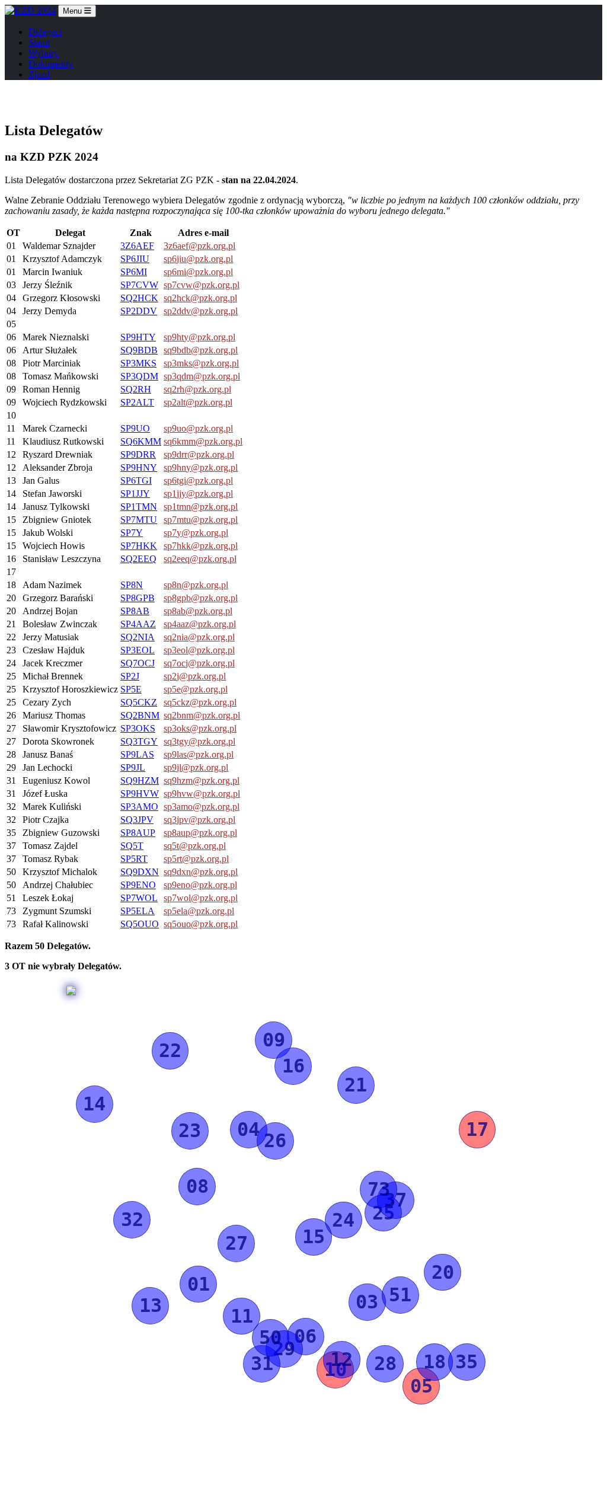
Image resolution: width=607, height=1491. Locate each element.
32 (132, 1219)
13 (150, 1305)
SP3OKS (137, 728)
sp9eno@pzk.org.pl (200, 885)
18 (434, 1361)
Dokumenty (50, 64)
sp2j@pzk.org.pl (195, 676)
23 (189, 1130)
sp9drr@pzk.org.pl (199, 454)
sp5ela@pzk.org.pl (199, 911)
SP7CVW (139, 285)
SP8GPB (137, 598)
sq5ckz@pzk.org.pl (200, 702)
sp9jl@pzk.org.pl (196, 767)
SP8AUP (137, 833)
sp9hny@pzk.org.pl (201, 467)
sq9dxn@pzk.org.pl (201, 872)
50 (270, 1337)
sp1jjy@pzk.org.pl (198, 494)
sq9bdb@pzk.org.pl (201, 350)
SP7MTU (138, 520)
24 (343, 1220)
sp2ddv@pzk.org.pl (201, 311)
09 (274, 1040)
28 (385, 1363)
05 (421, 1386)
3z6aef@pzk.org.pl (199, 246)
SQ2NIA (137, 637)
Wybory (43, 53)
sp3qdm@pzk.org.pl (202, 376)
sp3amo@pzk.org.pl (201, 807)
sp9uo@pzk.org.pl (198, 428)
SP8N (131, 585)
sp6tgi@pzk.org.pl (198, 480)
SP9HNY (138, 467)
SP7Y (131, 533)
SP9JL (132, 767)
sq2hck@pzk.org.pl (200, 298)
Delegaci (45, 32)
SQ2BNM (139, 715)
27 (236, 1243)
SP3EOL (137, 650)
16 (293, 1066)
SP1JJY (135, 494)
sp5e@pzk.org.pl (196, 689)
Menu (73, 11)
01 (198, 1284)
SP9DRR (138, 454)
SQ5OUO (139, 924)
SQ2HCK (139, 298)
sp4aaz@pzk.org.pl (200, 624)
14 (94, 1104)
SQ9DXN (139, 872)
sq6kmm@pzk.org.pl (203, 441)
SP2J (129, 676)
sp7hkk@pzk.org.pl (201, 546)
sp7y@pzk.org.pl (196, 533)
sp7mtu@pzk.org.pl (201, 520)
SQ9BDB (139, 350)
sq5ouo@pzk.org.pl (201, 924)
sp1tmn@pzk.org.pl (201, 507)
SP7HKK (138, 546)
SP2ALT (137, 402)
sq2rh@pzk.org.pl (197, 389)
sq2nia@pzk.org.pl (199, 637)
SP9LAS (137, 754)
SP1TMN (138, 507)
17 (477, 1129)
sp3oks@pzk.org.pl (200, 728)
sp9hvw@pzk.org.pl (202, 793)
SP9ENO (138, 885)
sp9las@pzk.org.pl (199, 754)
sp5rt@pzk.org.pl (196, 859)
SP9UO (135, 428)
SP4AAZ (138, 624)
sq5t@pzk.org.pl (195, 846)
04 (248, 1129)
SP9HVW (139, 793)
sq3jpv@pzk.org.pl (199, 820)
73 (379, 1189)
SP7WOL (139, 898)
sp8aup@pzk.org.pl (200, 833)
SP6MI (133, 272)
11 (242, 1316)
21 (355, 1085)
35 (466, 1361)
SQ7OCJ (137, 663)
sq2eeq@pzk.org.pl (200, 559)
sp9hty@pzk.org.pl (199, 337)
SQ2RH (135, 389)
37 (395, 1200)
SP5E (131, 689)
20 (443, 1272)
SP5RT (134, 859)
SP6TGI (136, 480)
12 (341, 1359)
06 (305, 1336)
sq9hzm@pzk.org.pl (201, 780)
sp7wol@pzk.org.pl (201, 898)
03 (367, 1302)
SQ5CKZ (138, 702)
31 (262, 1363)
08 (197, 1186)
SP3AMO (139, 807)
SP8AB (134, 611)
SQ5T (131, 846)
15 (313, 1236)
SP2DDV (138, 311)
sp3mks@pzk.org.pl (201, 363)
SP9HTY (138, 337)
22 (170, 1050)
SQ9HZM (139, 780)
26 (275, 1140)
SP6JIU (134, 259)
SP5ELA (137, 911)
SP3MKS (138, 363)
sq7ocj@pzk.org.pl (199, 663)
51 (400, 1295)
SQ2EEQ (138, 559)
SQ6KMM (140, 441)
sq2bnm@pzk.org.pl (202, 715)
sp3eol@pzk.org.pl (199, 650)
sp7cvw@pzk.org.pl (201, 285)
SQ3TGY (139, 741)
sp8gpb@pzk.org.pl (201, 598)
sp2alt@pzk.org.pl (198, 402)
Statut (39, 42)
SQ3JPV (137, 820)
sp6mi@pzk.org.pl (198, 272)
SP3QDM (139, 376)
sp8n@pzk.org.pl (196, 585)
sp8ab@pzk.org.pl (198, 611)
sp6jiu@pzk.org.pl (198, 259)
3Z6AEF (137, 246)
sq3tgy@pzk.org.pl (199, 741)
